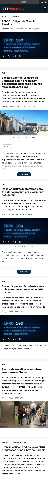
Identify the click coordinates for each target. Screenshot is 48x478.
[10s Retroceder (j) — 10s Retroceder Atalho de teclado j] (8, 475)
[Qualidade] (39, 475)
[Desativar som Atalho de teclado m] (14, 475)
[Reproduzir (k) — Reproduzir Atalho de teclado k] (3, 475)
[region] (24, 239)
